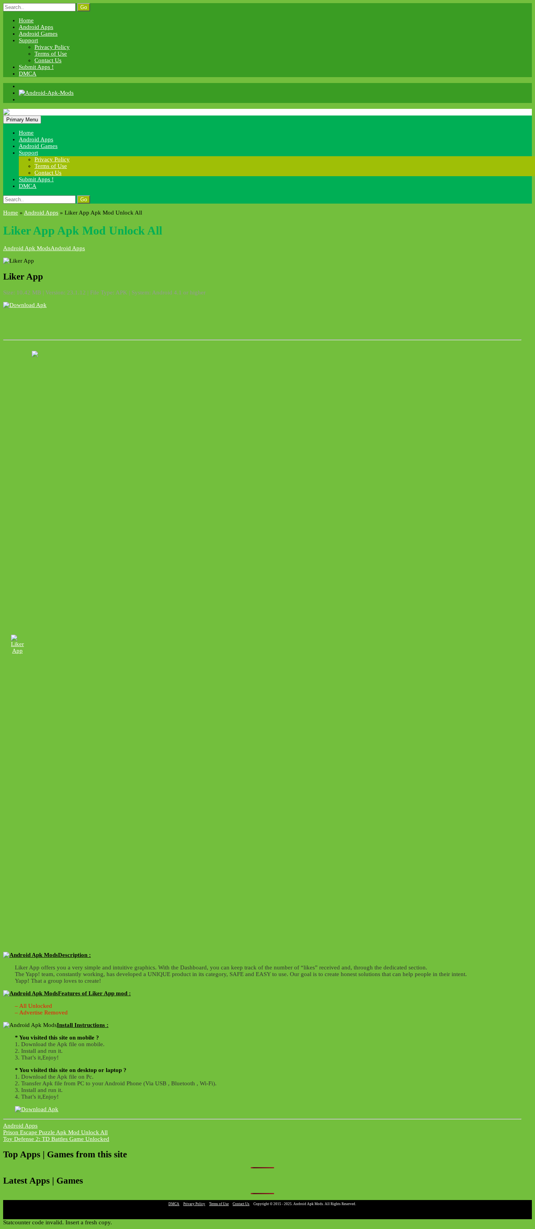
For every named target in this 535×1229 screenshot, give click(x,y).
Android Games (38, 34)
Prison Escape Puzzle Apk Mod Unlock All (55, 1132)
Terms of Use (50, 54)
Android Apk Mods (27, 248)
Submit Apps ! (36, 67)
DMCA (27, 73)
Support (28, 40)
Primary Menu (22, 120)
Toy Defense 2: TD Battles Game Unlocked (56, 1139)
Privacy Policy (52, 47)
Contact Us (47, 60)
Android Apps (36, 27)
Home (26, 20)
